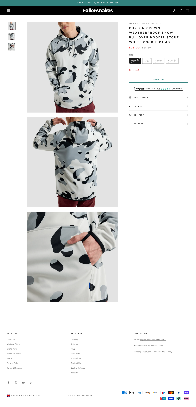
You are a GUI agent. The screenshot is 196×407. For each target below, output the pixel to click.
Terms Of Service (14, 368)
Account (74, 372)
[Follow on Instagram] (15, 382)
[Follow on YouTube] (23, 382)
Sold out (158, 79)
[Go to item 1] (12, 26)
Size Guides (76, 358)
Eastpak (91, 3)
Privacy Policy (13, 363)
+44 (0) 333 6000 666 (153, 345)
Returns (74, 344)
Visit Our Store (13, 344)
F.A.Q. (73, 349)
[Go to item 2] (12, 36)
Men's (144, 23)
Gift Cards (75, 353)
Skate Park (12, 349)
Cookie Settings (78, 368)
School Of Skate (14, 353)
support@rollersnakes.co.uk (153, 339)
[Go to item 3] (12, 47)
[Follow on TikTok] (30, 382)
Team (9, 358)
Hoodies (155, 23)
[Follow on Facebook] (8, 382)
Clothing (133, 23)
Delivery (74, 339)
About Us (11, 339)
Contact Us (76, 363)
